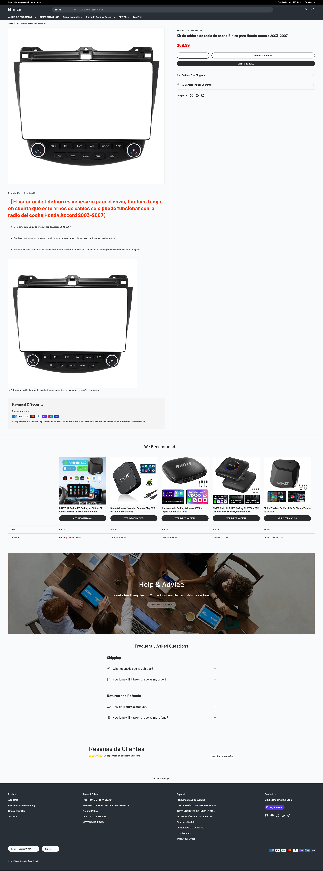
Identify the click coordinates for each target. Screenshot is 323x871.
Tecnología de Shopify (29, 861)
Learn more (33, 2)
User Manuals (184, 833)
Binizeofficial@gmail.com (278, 800)
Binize (180, 31)
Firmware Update (186, 822)
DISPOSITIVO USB (49, 17)
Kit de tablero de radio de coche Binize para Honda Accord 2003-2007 (33, 24)
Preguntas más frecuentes (191, 800)
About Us (13, 800)
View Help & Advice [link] (161, 605)
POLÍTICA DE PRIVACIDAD (97, 800)
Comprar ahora (246, 63)
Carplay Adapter (71, 17)
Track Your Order (186, 839)
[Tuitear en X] (191, 95)
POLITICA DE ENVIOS (94, 816)
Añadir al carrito (263, 55)
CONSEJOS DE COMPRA (190, 827)
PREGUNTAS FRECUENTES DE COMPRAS (106, 805)
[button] (313, 9)
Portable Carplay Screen (99, 17)
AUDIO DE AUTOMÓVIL (20, 17)
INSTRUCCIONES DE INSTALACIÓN (196, 811)
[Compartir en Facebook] (197, 95)
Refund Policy (90, 811)
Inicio (10, 24)
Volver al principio (161, 779)
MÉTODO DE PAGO (93, 822)
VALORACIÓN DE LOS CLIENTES (195, 816)
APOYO (122, 17)
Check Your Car (16, 811)
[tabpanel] (86, 295)
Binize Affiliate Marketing (21, 805)
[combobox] (162, 9)
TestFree (137, 17)
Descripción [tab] (14, 193)
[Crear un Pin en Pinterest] (202, 95)
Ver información (82, 518)
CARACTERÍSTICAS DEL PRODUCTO (197, 805)
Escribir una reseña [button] (222, 756)
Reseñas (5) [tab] (30, 193)
